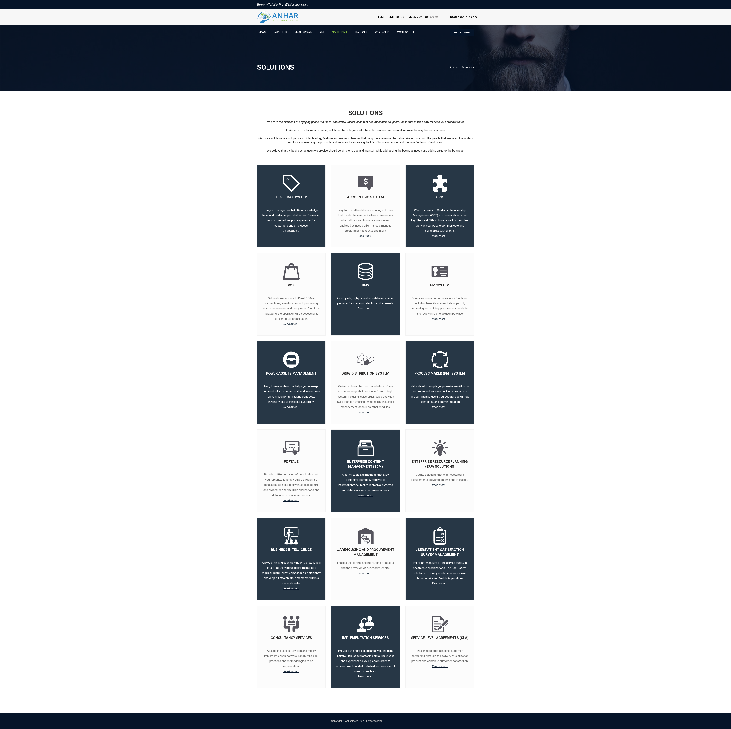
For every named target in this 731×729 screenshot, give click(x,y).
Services (361, 32)
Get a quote (462, 32)
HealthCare (303, 32)
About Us (280, 32)
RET (322, 32)
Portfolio (382, 32)
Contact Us (405, 32)
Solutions (339, 32)
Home (263, 32)
